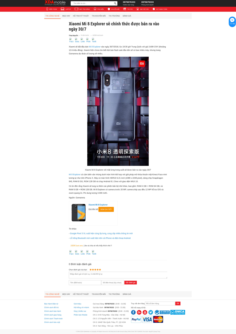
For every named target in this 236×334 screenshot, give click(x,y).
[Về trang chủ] (56, 3)
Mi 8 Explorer (95, 47)
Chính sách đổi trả (51, 307)
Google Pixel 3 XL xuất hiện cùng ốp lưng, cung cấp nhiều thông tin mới (101, 234)
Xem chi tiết (106, 209)
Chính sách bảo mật (52, 322)
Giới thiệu (77, 304)
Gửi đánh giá (130, 282)
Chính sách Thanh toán (53, 318)
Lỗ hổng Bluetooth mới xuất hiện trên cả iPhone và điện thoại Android (100, 238)
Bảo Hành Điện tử (51, 304)
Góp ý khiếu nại (80, 311)
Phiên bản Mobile (80, 315)
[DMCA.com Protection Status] (177, 312)
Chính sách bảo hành (52, 311)
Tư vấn (232, 24)
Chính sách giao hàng (52, 315)
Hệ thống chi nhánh (81, 307)
